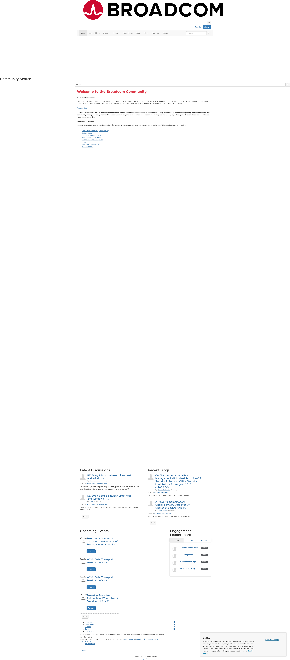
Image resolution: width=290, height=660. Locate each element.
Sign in (206, 27)
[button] (209, 23)
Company (88, 629)
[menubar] (199, 26)
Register (198, 27)
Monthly (177, 540)
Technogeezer (186, 555)
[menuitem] (199, 26)
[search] (209, 33)
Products (88, 622)
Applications (89, 624)
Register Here (82, 108)
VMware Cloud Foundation (92, 144)
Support (88, 627)
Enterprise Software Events (92, 135)
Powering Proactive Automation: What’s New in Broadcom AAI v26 (103, 598)
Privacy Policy (129, 639)
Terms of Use (90, 644)
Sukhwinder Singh (188, 562)
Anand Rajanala (162, 510)
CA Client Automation (161, 492)
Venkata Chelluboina (164, 490)
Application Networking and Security (95, 131)
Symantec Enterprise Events (92, 140)
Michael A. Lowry (187, 569)
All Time (204, 540)
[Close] (284, 635)
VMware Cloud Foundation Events (96, 483)
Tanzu (84, 142)
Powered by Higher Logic (145, 659)
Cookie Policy (141, 639)
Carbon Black (87, 133)
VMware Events (87, 147)
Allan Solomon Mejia (189, 548)
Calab (91, 501)
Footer (84, 650)
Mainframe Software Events (92, 137)
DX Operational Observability (163, 513)
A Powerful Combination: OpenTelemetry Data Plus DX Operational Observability (172, 505)
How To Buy (89, 631)
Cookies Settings (272, 639)
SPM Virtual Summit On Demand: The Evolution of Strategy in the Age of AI (102, 541)
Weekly (190, 540)
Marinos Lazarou (95, 481)
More (85, 517)
